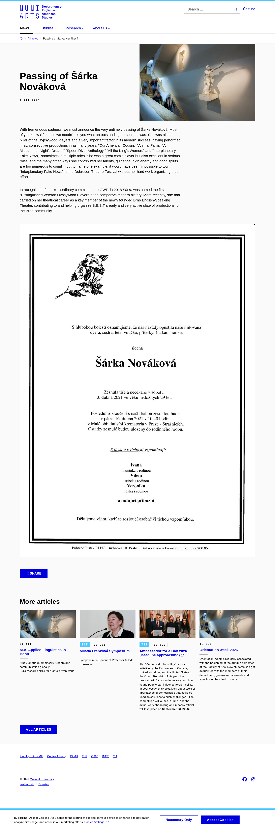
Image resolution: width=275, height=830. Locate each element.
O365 (94, 756)
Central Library (56, 756)
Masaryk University (42, 779)
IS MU (74, 756)
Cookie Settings (94, 822)
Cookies (43, 784)
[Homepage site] (41, 12)
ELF (84, 756)
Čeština (249, 9)
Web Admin (27, 784)
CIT (115, 756)
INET (105, 756)
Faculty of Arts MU (31, 756)
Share (35, 573)
